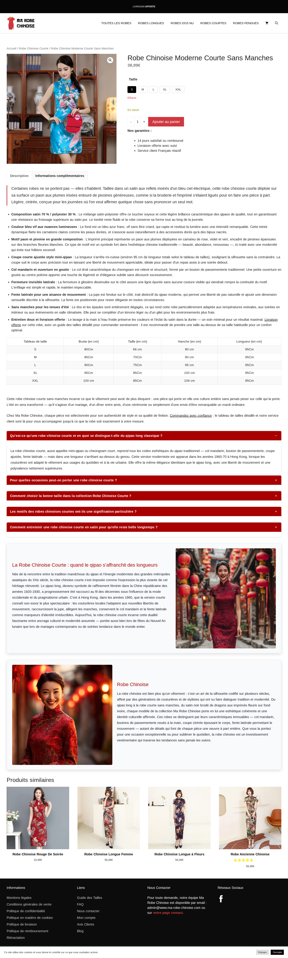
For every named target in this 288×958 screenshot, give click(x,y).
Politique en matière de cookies (30, 918)
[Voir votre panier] (267, 23)
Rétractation (16, 938)
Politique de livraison (22, 924)
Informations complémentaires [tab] (59, 176)
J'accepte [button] (277, 952)
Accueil (11, 48)
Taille (133, 79)
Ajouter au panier (166, 122)
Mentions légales (19, 898)
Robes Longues (151, 23)
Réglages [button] (262, 952)
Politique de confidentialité (26, 911)
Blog (80, 931)
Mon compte (86, 918)
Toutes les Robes (116, 23)
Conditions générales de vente (29, 904)
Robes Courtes (213, 23)
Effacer (132, 97)
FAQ (80, 904)
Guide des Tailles (89, 898)
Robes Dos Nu (182, 23)
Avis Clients (85, 924)
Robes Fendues (246, 23)
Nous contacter (88, 911)
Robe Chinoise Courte (33, 48)
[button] (276, 23)
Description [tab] (19, 176)
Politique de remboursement (27, 931)
